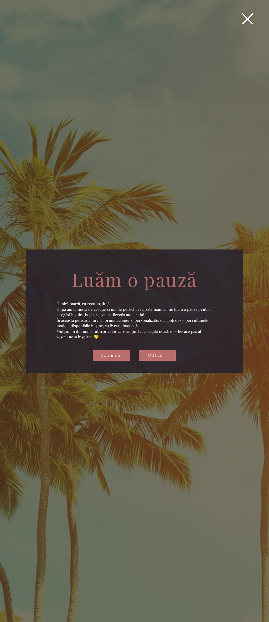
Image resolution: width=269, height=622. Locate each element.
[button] (247, 18)
